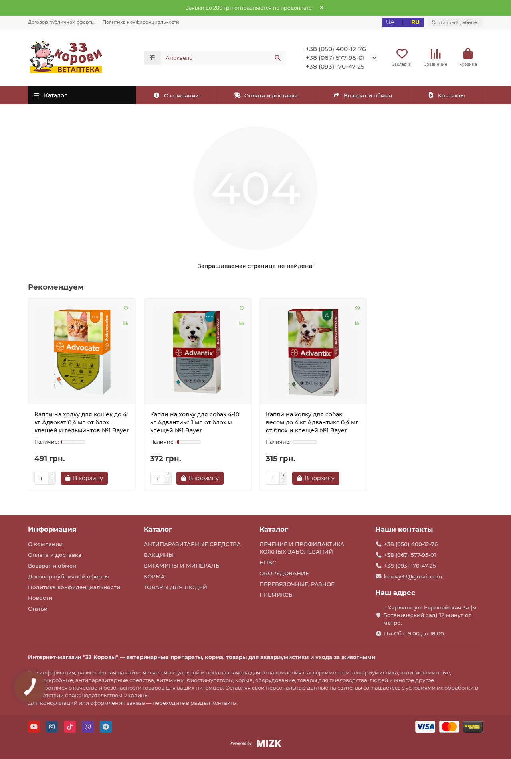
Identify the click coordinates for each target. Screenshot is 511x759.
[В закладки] (125, 308)
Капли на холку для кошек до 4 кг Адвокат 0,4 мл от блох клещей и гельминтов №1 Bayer (81, 422)
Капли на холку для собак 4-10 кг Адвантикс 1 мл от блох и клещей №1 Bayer (194, 422)
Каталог (158, 529)
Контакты (451, 95)
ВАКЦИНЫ (159, 555)
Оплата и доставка (271, 95)
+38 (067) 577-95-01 (335, 57)
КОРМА (154, 576)
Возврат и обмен (368, 95)
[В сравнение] (125, 323)
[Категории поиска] (152, 58)
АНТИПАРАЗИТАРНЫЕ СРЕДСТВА (192, 544)
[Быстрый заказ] (122, 478)
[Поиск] (277, 57)
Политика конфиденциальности (141, 22)
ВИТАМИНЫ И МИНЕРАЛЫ (182, 565)
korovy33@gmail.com (413, 576)
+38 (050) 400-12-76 (336, 49)
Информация (52, 529)
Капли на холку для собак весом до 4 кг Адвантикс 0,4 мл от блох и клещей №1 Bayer (312, 422)
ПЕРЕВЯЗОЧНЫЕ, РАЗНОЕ (297, 584)
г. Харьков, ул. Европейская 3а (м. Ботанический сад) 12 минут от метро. (430, 615)
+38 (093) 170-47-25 (335, 66)
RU (415, 22)
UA (390, 22)
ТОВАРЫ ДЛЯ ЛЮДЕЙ (175, 587)
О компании (181, 95)
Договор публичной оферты (61, 22)
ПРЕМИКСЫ (276, 594)
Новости (40, 598)
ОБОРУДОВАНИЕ (284, 573)
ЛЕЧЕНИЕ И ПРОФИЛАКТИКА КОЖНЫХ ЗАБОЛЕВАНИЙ (301, 548)
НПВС (267, 562)
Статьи (38, 608)
